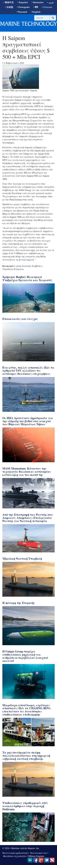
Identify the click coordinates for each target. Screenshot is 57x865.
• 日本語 (9, 7)
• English (36, 12)
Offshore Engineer (36, 856)
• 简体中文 (8, 2)
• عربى (50, 2)
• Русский (21, 12)
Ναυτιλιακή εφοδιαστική (14, 852)
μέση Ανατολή (23, 265)
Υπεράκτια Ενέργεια (13, 269)
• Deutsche (37, 2)
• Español (23, 2)
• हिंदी (35, 7)
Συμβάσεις (37, 265)
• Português (23, 7)
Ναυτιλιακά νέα (38, 852)
